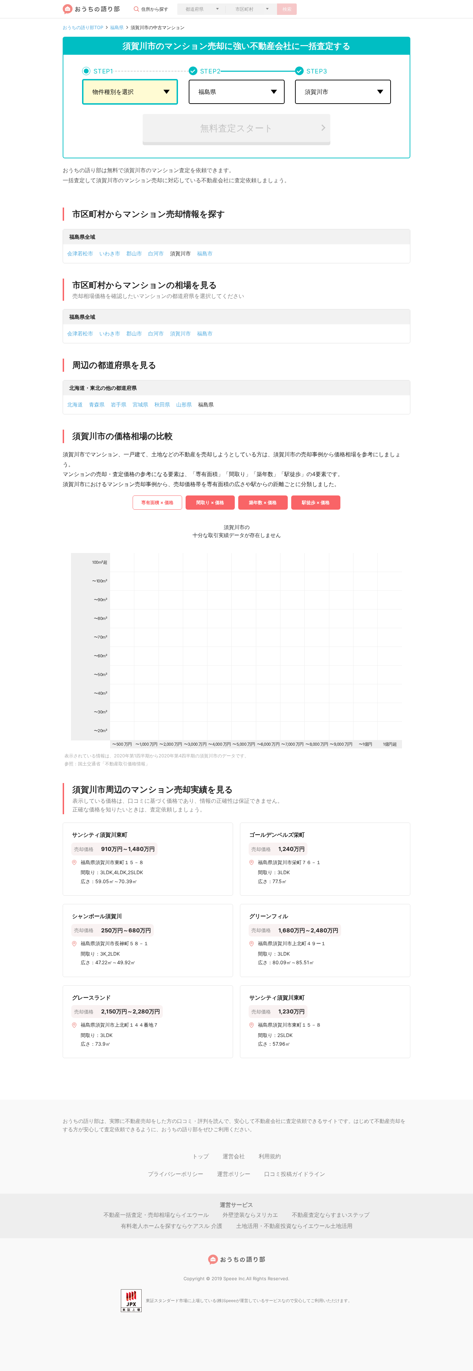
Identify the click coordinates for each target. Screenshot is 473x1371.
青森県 (97, 404)
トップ (200, 1156)
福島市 (205, 253)
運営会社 (234, 1156)
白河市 (156, 253)
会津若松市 (80, 253)
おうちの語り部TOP (83, 27)
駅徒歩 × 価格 (316, 502)
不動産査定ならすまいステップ (330, 1214)
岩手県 (118, 404)
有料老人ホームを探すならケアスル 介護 (171, 1225)
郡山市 (134, 253)
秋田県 (162, 404)
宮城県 (140, 404)
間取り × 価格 (210, 502)
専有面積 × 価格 (157, 502)
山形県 (184, 404)
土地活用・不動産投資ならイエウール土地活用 (294, 1225)
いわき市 (109, 253)
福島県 (117, 27)
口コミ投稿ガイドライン (294, 1173)
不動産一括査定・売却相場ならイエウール (156, 1214)
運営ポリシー (233, 1173)
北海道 (75, 404)
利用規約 (270, 1156)
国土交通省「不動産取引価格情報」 (114, 763)
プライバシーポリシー (175, 1173)
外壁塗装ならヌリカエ (250, 1214)
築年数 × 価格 (263, 502)
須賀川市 (180, 333)
